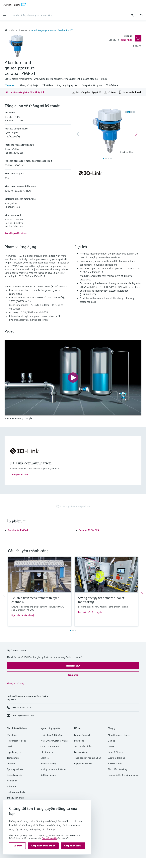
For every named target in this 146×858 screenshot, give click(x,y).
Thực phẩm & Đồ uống (51, 735)
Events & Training (116, 757)
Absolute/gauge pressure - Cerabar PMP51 (52, 30)
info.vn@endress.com (23, 715)
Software (11, 786)
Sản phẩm (9, 30)
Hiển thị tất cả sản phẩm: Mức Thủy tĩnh (24, 92)
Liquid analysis (14, 752)
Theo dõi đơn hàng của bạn (87, 757)
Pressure (23, 30)
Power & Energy (48, 763)
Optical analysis (14, 774)
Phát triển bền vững (117, 769)
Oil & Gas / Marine (49, 746)
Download (79, 740)
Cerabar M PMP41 (18, 530)
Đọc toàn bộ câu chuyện (23, 615)
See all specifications (16, 233)
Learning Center (82, 752)
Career (111, 746)
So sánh (137, 45)
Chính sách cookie (49, 838)
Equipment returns (83, 763)
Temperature (13, 757)
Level (9, 746)
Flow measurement (16, 740)
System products (15, 769)
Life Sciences (46, 752)
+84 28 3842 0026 (22, 707)
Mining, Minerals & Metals (53, 769)
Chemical (44, 757)
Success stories (115, 763)
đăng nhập (126, 39)
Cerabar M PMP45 (89, 530)
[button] (73, 665)
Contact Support (82, 735)
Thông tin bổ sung (19, 474)
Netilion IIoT (13, 780)
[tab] (11, 85)
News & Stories (115, 752)
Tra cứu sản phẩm (15, 797)
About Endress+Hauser (119, 735)
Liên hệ (111, 740)
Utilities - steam (48, 774)
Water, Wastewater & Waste (54, 740)
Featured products (16, 792)
